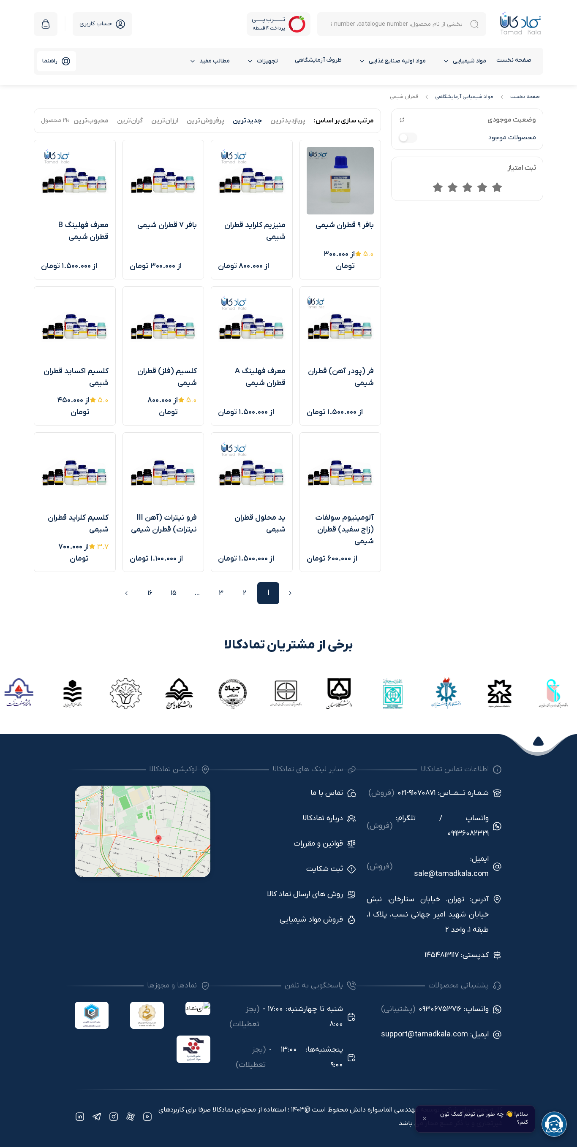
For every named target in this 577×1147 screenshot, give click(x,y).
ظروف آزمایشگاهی (318, 60)
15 (174, 593)
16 (149, 593)
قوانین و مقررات (318, 844)
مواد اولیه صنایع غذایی (397, 61)
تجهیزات (267, 61)
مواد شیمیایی (469, 61)
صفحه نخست (513, 60)
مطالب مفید (214, 61)
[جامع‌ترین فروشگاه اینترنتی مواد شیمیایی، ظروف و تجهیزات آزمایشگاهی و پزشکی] (520, 24)
